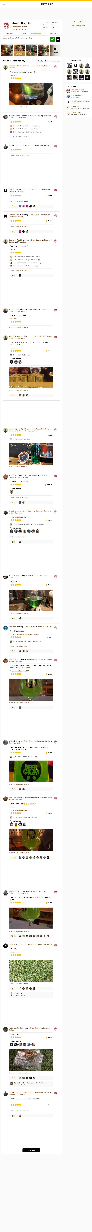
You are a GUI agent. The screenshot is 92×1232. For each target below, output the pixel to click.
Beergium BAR (22, 477)
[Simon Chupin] (20, 395)
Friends (53, 61)
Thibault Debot (14, 116)
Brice (11, 145)
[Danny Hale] (37, 857)
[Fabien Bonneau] (20, 936)
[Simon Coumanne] (44, 857)
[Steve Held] (23, 936)
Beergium (20, 668)
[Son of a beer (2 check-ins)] (81, 78)
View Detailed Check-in (22, 107)
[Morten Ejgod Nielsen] (23, 857)
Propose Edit (78, 22)
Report (23, 995)
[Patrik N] (20, 206)
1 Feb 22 (11, 537)
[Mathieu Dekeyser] (23, 789)
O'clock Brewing (23, 242)
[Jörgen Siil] (23, 502)
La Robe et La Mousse (17, 1094)
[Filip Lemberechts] (20, 789)
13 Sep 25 (11, 155)
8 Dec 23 (11, 327)
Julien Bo (12, 944)
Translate (13, 75)
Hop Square (21, 311)
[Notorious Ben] (30, 988)
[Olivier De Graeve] (27, 988)
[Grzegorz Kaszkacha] (48, 936)
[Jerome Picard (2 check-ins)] (81, 72)
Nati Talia (12, 659)
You (58, 61)
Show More (31, 1150)
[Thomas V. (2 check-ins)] (75, 72)
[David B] (20, 857)
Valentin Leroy (14, 189)
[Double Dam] (23, 988)
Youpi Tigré (13, 309)
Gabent (16, 993)
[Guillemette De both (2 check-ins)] (75, 78)
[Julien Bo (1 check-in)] (87, 78)
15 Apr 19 (11, 1110)
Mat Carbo (13, 891)
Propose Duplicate (78, 26)
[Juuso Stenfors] (20, 502)
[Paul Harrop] (27, 395)
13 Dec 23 (11, 270)
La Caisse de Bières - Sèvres (29, 634)
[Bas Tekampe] (48, 857)
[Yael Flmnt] (30, 206)
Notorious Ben (14, 1028)
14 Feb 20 (11, 646)
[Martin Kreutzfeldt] (41, 857)
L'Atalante (20, 191)
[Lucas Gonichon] (20, 542)
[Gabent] (20, 988)
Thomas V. (13, 575)
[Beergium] (20, 707)
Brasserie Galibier (19, 27)
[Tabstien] (23, 206)
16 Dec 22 (11, 497)
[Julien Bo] (27, 1078)
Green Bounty (36, 66)
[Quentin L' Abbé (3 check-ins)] (81, 66)
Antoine (12, 627)
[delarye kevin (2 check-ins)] (87, 72)
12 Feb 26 (11, 107)
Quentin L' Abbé (15, 66)
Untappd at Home (16, 513)
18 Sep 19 (11, 983)
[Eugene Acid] (27, 206)
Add (58, 39)
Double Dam (18, 1083)
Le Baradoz (21, 118)
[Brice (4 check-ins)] (69, 66)
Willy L (11, 741)
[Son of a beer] (20, 275)
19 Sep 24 (11, 226)
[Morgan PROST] (27, 651)
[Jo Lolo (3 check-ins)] (69, 72)
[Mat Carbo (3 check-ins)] (87, 66)
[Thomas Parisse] (27, 857)
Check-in (52, 39)
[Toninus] (34, 988)
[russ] (37, 936)
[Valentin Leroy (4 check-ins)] (75, 66)
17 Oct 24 (11, 201)
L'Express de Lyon (31, 431)
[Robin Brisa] (20, 1078)
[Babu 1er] (34, 206)
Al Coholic (13, 475)
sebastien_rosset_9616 (17, 429)
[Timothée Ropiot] (23, 395)
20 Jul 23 (11, 466)
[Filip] (44, 936)
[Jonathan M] (30, 857)
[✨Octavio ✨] (34, 936)
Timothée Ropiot (15, 336)
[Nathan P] (23, 1078)
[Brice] (20, 651)
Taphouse (22, 517)
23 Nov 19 (12, 702)
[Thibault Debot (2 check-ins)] (69, 78)
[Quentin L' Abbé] (23, 651)
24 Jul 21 (11, 613)
